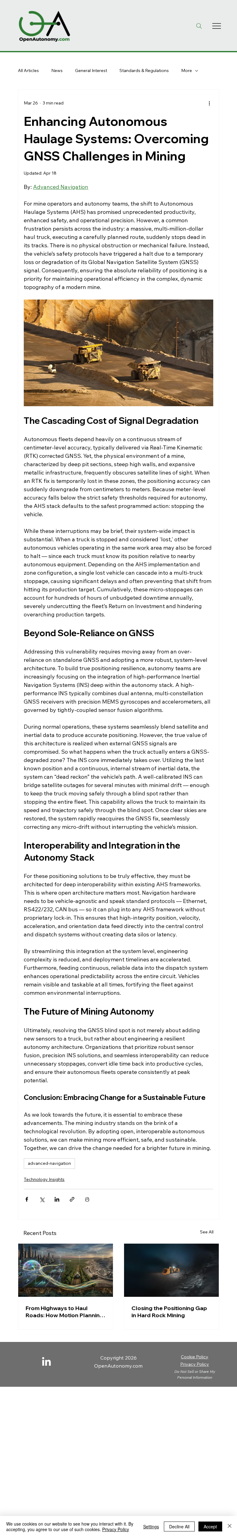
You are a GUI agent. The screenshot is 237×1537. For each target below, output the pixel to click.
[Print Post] (87, 1199)
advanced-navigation (49, 1163)
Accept (210, 1526)
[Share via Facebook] (27, 1199)
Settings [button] (151, 1526)
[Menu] (217, 26)
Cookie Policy (194, 1357)
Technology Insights (44, 1179)
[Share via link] (72, 1199)
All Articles (28, 70)
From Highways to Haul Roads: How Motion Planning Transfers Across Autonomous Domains (64, 1312)
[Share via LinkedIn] (57, 1199)
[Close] (229, 1526)
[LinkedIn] (46, 1362)
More (186, 70)
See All (207, 1232)
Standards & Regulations (144, 70)
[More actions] (209, 103)
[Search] (199, 25)
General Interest (91, 70)
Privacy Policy (194, 1364)
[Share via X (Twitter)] (42, 1199)
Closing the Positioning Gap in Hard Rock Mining (169, 1312)
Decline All (179, 1526)
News (57, 70)
